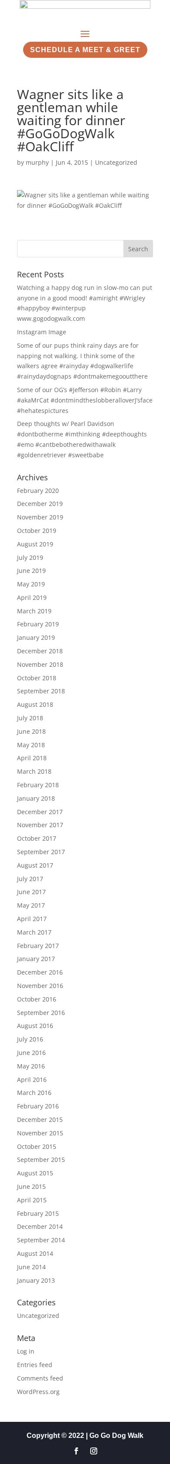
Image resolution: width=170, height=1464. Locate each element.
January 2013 (36, 1280)
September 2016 (41, 1012)
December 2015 (40, 1119)
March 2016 (34, 1092)
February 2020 (38, 490)
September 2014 (41, 1240)
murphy (37, 162)
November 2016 (40, 986)
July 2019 (30, 557)
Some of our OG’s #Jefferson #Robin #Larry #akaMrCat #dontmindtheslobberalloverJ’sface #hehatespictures (85, 400)
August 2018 (35, 704)
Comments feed (40, 1378)
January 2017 (36, 959)
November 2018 (40, 664)
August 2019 (35, 544)
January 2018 (36, 798)
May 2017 (31, 905)
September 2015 (41, 1159)
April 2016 (32, 1079)
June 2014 (31, 1267)
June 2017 (31, 892)
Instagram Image (41, 332)
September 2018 (41, 691)
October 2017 (36, 838)
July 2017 (30, 879)
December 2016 (40, 972)
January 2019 (36, 637)
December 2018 (40, 651)
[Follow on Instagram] (94, 1451)
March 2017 (34, 932)
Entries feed (34, 1365)
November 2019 (40, 517)
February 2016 (38, 1106)
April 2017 (32, 919)
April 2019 (32, 597)
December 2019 (40, 503)
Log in (25, 1351)
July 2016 (30, 1039)
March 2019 (34, 611)
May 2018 (31, 745)
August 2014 (35, 1253)
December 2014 (40, 1226)
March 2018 (34, 771)
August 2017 (35, 865)
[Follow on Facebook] (76, 1451)
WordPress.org (38, 1391)
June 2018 (31, 731)
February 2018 (38, 785)
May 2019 (31, 584)
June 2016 (31, 1052)
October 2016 (36, 999)
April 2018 (32, 758)
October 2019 (36, 530)
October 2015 (36, 1146)
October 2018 (36, 678)
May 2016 (31, 1066)
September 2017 (41, 852)
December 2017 (40, 812)
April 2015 (32, 1200)
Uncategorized (116, 162)
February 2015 (38, 1213)
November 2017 (40, 825)
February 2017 (38, 946)
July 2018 (30, 718)
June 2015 (31, 1186)
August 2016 (35, 1025)
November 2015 (40, 1133)
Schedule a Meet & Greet (85, 49)
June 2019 (31, 570)
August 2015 (35, 1173)
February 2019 (38, 624)
